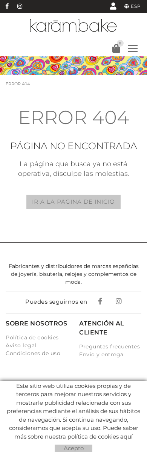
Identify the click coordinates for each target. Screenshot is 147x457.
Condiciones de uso (33, 353)
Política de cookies (32, 337)
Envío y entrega (101, 354)
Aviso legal (21, 345)
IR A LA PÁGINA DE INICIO (73, 201)
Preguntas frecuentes (109, 346)
